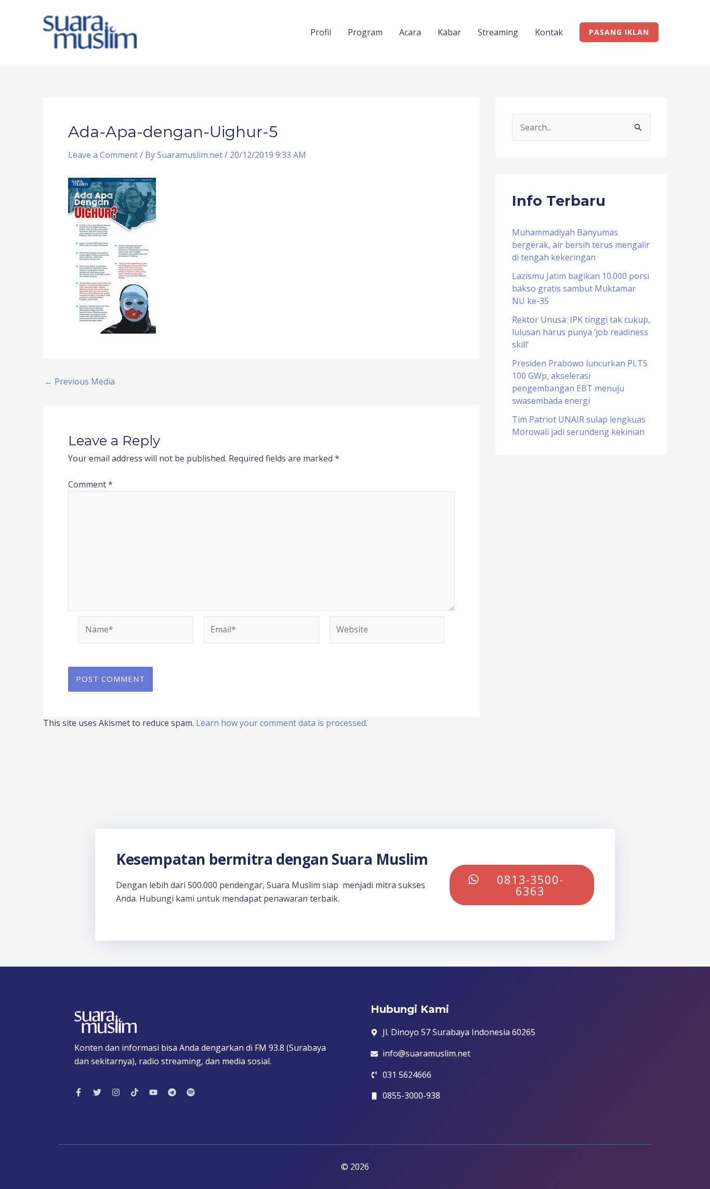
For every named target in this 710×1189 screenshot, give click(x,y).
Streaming (498, 32)
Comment (90, 484)
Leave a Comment (103, 155)
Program (365, 32)
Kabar (449, 32)
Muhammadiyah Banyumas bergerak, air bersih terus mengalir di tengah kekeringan (581, 245)
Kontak (549, 32)
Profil (320, 32)
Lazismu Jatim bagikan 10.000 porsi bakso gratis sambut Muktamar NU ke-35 (580, 288)
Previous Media (79, 381)
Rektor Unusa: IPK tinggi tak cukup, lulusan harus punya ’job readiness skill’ (581, 332)
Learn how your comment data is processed (281, 723)
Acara (410, 32)
